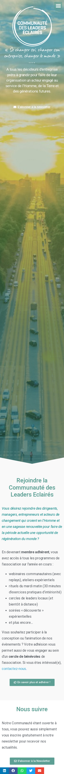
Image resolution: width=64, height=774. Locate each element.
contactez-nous (14, 668)
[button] (58, 6)
